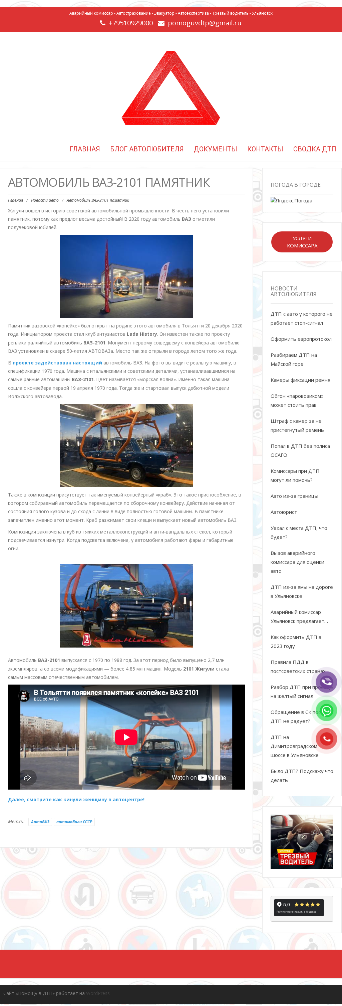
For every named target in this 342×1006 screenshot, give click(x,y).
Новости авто (45, 200)
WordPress (98, 993)
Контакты (265, 149)
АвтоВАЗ (40, 822)
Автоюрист (284, 512)
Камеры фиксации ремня (300, 379)
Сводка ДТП (314, 149)
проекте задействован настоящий (57, 362)
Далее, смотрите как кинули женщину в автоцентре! (76, 799)
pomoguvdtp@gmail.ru (205, 22)
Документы (215, 149)
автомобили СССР (74, 822)
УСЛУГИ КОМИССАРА (302, 241)
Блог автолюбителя (147, 149)
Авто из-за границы (294, 495)
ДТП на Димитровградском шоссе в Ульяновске (295, 746)
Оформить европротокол (301, 338)
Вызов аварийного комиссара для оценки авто (297, 562)
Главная (84, 149)
